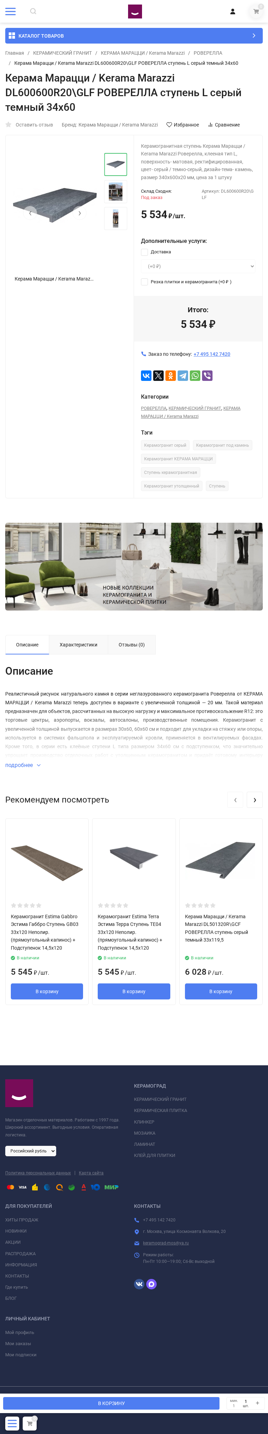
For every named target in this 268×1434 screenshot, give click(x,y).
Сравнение (227, 125)
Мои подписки (21, 1354)
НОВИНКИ (16, 1231)
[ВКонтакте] (146, 375)
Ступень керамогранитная (170, 472)
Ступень (217, 486)
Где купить (16, 1287)
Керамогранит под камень (222, 445)
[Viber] (207, 375)
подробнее (19, 765)
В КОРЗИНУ (111, 1403)
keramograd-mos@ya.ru (166, 1243)
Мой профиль (19, 1332)
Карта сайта (91, 1173)
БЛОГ (11, 1298)
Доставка (160, 251)
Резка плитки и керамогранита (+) (191, 281)
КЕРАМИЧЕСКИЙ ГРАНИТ (62, 53)
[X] (158, 375)
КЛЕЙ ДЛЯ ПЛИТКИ (154, 1155)
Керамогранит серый (165, 445)
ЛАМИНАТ (144, 1144)
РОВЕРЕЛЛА (208, 53)
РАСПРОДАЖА (20, 1253)
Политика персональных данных (38, 1173)
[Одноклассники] (170, 375)
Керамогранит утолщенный (171, 486)
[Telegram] (183, 375)
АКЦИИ (13, 1242)
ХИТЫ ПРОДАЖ (21, 1219)
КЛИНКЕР (144, 1122)
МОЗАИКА (144, 1133)
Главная (14, 53)
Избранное (186, 125)
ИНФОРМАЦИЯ (21, 1264)
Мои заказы (18, 1343)
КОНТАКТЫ (17, 1276)
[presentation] (30, 213)
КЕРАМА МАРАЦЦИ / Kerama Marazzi (143, 53)
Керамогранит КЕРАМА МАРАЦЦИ (178, 459)
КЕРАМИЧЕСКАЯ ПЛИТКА (160, 1110)
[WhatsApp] (195, 375)
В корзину (47, 991)
